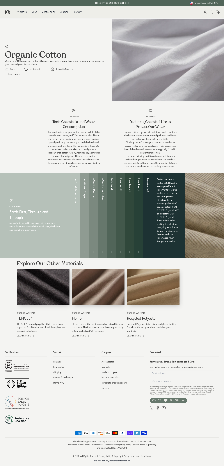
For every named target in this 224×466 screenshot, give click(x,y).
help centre (58, 366)
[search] (211, 12)
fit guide (105, 366)
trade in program (109, 372)
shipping (57, 372)
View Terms (206, 392)
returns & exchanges (63, 377)
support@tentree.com (198, 394)
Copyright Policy (121, 456)
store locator (107, 361)
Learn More (14, 73)
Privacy (152, 394)
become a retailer (110, 377)
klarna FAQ (58, 382)
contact (57, 361)
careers (105, 387)
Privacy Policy (105, 456)
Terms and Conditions (140, 456)
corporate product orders (114, 382)
